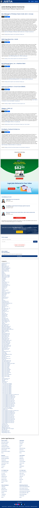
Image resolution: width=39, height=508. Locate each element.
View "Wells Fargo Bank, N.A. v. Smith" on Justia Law (18, 55)
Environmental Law (4, 298)
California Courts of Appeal (6, 276)
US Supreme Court (4, 423)
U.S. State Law (22, 470)
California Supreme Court (5, 277)
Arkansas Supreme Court (5, 271)
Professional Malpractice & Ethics (7, 354)
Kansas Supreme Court (5, 319)
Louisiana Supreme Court (5, 324)
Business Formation (5, 456)
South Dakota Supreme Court (6, 361)
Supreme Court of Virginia (5, 376)
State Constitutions (23, 471)
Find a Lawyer (5, 237)
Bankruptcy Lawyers (5, 442)
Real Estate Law (4, 357)
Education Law (4, 295)
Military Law (3, 332)
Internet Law (3, 317)
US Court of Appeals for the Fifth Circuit (8, 414)
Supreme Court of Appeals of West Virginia (8, 363)
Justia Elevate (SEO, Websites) (25, 491)
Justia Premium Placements (24, 489)
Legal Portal (10, 506)
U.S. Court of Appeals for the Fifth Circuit (8, 398)
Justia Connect (4, 506)
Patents (3, 350)
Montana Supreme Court (5, 336)
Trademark (3, 380)
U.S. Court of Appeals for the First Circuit (8, 399)
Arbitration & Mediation (5, 269)
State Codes (22, 473)
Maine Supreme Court (5, 325)
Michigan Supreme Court (5, 331)
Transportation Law (5, 381)
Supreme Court (4, 476)
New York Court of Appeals (6, 343)
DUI (20, 446)
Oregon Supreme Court (5, 349)
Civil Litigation (4, 278)
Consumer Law (4, 288)
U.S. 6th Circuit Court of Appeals (6, 390)
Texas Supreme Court (5, 379)
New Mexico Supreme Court (6, 342)
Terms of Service (21, 506)
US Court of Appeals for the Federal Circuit (8, 413)
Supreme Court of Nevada (6, 371)
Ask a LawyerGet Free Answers (6, 252)
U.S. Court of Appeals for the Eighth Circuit (8, 395)
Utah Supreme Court (5, 424)
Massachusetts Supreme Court (6, 328)
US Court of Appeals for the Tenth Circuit (8, 421)
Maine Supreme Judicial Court (6, 326)
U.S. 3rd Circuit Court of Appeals (6, 387)
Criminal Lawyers (4, 445)
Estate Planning (22, 448)
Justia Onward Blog (23, 494)
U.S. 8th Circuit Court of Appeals (6, 392)
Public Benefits (4, 355)
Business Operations (5, 458)
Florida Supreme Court (5, 301)
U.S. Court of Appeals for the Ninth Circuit (8, 401)
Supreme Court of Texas (5, 375)
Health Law (3, 307)
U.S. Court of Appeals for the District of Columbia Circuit (10, 394)
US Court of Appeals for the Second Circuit (8, 418)
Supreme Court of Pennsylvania (6, 374)
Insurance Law (4, 313)
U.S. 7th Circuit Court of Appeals (6, 391)
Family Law (3, 300)
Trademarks (3, 494)
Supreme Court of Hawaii (5, 366)
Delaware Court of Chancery (6, 292)
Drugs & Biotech (4, 294)
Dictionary (21, 456)
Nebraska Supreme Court (5, 338)
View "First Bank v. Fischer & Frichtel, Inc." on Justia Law (11, 144)
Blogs (21, 464)
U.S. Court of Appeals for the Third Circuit (8, 406)
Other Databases (5, 485)
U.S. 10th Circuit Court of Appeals (7, 383)
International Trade (4, 316)
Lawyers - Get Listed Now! (19, 244)
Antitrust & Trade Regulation (6, 268)
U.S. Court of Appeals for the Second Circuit (8, 402)
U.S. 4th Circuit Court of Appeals (6, 388)
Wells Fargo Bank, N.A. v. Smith (10, 39)
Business (3, 455)
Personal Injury (4, 352)
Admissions (22, 458)
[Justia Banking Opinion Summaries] (7, 1)
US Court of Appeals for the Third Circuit (8, 422)
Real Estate (3, 464)
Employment (3, 460)
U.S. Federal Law (4, 470)
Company (14, 506)
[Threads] (20, 504)
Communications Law (5, 284)
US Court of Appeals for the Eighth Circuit (8, 411)
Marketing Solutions (24, 485)
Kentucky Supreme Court (5, 320)
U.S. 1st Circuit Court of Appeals (6, 385)
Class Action (3, 281)
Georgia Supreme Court (5, 302)
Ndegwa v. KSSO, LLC (7, 108)
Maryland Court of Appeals (6, 327)
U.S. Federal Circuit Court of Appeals (7, 408)
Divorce (21, 445)
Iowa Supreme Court (5, 318)
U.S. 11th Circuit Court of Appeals (7, 384)
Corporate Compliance (5, 290)
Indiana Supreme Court (5, 311)
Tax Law (3, 377)
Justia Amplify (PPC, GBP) (24, 492)
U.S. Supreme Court (5, 409)
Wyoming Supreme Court (5, 431)
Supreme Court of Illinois (5, 367)
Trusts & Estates (27, 124)
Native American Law (5, 337)
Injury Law (3, 312)
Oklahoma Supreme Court (6, 348)
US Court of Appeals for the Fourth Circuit (8, 416)
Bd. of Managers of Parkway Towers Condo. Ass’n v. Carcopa (17, 14)
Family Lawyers (4, 449)
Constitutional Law (14, 103)
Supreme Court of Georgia (6, 365)
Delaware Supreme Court (5, 293)
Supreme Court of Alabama (6, 362)
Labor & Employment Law (6, 321)
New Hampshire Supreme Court (6, 340)
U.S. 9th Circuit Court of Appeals (6, 393)
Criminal (21, 443)
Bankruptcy (3, 273)
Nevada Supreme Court (5, 339)
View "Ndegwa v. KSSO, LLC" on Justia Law (12, 121)
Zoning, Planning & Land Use (6, 432)
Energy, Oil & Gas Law (5, 297)
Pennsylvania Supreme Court (6, 351)
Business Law (4, 274)
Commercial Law (10, 147)
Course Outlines (22, 461)
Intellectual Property (5, 314)
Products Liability (4, 353)
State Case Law (22, 474)
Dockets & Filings (4, 480)
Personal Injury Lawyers (5, 451)
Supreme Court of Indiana (6, 368)
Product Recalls (4, 491)
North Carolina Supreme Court (6, 345)
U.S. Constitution (4, 471)
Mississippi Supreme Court (6, 334)
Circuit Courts (3, 477)
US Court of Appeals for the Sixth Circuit (8, 420)
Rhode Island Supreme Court (6, 358)
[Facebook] (17, 504)
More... (2, 452)
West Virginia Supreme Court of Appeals (8, 428)
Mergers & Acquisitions (5, 330)
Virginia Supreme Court (5, 426)
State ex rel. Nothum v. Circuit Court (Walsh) (13, 86)
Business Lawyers (4, 443)
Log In (32, 1)
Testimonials (22, 495)
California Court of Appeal (6, 275)
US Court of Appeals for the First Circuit (8, 415)
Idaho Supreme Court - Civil (6, 308)
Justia (21, 502)
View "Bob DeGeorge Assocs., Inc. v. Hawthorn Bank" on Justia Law (21, 79)
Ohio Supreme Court (5, 347)
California (21, 476)
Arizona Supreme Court (5, 270)
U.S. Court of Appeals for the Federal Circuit (8, 397)
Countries (3, 495)
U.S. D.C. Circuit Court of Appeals (7, 407)
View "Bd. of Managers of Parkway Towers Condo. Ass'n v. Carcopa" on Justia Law (19, 31)
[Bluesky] (21, 504)
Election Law (3, 296)
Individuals (22, 440)
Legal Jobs (3, 486)
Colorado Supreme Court (5, 282)
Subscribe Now (19, 231)
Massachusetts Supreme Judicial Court (7, 329)
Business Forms (4, 489)
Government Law (4, 305)
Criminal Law (4, 291)
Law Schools (22, 455)
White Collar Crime (4, 429)
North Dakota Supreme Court (6, 346)
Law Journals (22, 463)
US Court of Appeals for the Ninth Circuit (8, 417)
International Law (4, 315)
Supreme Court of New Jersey (6, 372)
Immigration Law (4, 310)
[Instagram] (18, 504)
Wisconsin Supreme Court (6, 430)
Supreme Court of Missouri (6, 370)
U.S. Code (3, 473)
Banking (6, 34)
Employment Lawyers (5, 446)
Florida (21, 477)
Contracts (9, 58)
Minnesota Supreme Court (6, 333)
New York (21, 479)
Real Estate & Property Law (20, 34)
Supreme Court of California (6, 364)
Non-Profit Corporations (5, 344)
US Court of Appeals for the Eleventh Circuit (8, 412)
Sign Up (36, 1)
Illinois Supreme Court (5, 309)
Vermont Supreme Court (5, 425)
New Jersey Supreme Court (6, 341)
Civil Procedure (4, 279)
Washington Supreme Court (6, 427)
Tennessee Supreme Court (6, 378)
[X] (23, 504)
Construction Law (4, 287)
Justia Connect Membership (24, 486)
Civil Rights (9, 103)
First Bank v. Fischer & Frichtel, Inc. (11, 129)
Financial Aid (22, 460)
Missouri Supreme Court (11, 34)
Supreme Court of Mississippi (6, 369)
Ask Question (19, 256)
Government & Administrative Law (7, 303)
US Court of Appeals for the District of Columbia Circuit (10, 410)
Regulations (3, 474)
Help (17, 506)
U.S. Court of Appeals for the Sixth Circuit (8, 404)
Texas (21, 480)
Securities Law (4, 359)
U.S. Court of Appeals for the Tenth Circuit (8, 405)
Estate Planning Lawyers (5, 448)
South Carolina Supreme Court (6, 360)
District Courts (4, 479)
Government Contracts (5, 304)
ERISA (2, 299)
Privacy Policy (27, 506)
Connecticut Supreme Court (6, 285)
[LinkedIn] (14, 504)
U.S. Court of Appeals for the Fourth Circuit (8, 400)
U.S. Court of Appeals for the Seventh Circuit (8, 403)
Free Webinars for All (6, 197)
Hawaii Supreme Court (5, 306)
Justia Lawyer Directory (24, 488)
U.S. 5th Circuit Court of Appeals (6, 389)
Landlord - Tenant (4, 322)
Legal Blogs (3, 488)
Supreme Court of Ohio (5, 373)
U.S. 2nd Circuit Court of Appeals (7, 386)
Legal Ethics (3, 323)
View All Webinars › (19, 217)
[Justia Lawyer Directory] (24, 504)
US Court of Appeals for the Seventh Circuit (8, 419)
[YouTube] (16, 504)
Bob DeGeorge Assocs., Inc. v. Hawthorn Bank (13, 63)
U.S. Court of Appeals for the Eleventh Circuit (8, 396)
